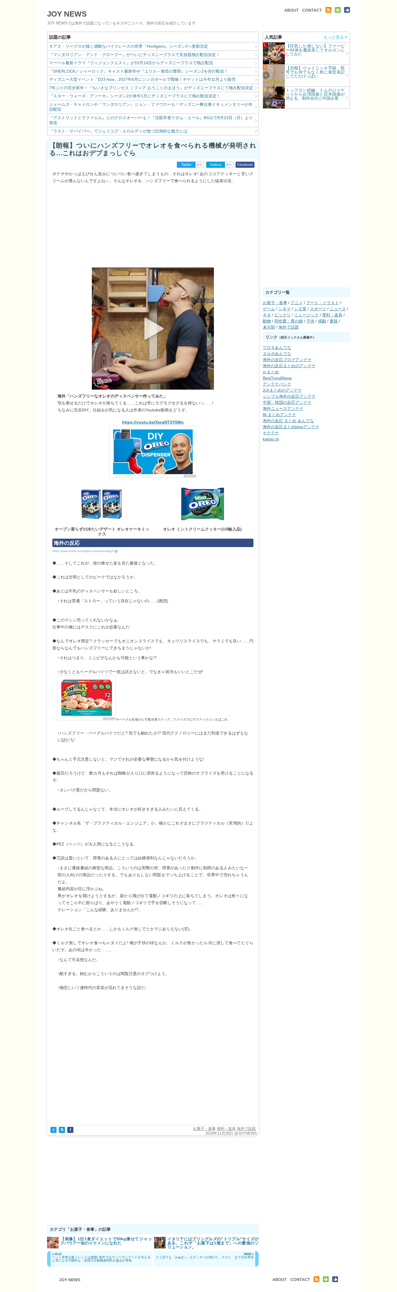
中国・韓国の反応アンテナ (287, 402)
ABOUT (291, 10)
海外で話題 (246, 1128)
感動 (322, 321)
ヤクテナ (271, 433)
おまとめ (271, 372)
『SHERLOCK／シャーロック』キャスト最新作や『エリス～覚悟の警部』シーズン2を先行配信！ (138, 71)
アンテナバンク (277, 384)
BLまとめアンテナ (279, 414)
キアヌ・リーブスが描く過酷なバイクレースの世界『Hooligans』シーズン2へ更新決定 (128, 46)
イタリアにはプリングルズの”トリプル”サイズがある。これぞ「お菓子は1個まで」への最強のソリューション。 (213, 1243)
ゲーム (269, 309)
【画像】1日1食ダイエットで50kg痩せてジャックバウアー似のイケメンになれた (106, 1241)
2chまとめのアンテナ (282, 390)
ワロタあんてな (277, 347)
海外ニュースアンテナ (283, 408)
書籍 (334, 321)
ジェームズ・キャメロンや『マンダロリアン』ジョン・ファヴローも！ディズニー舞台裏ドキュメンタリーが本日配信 (151, 107)
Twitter (186, 165)
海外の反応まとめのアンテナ (289, 365)
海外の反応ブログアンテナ (287, 359)
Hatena (215, 165)
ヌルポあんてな (277, 353)
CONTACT (312, 10)
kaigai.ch (271, 439)
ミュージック (306, 315)
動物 (267, 321)
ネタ (267, 315)
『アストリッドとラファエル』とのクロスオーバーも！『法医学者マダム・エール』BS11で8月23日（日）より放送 (151, 120)
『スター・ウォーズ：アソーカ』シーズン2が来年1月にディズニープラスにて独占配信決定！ (135, 96)
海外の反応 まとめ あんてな (288, 420)
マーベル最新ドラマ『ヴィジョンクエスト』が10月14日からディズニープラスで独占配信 (131, 62)
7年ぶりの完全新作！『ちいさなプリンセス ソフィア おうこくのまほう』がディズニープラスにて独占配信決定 (151, 87)
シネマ (284, 309)
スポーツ (318, 309)
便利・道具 (226, 1128)
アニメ (297, 302)
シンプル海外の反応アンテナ (289, 396)
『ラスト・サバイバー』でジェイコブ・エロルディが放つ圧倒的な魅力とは (118, 131)
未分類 (269, 327)
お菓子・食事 (204, 1128)
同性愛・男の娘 (288, 321)
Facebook (245, 165)
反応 (200, 164)
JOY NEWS (67, 14)
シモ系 (300, 309)
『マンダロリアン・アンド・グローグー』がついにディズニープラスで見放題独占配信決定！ (134, 54)
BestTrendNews (277, 378)
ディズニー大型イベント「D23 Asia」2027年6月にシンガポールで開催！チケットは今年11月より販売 (142, 79)
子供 (310, 321)
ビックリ (282, 315)
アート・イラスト (322, 302)
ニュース (338, 309)
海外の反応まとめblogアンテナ (291, 426)
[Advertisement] (152, 225)
